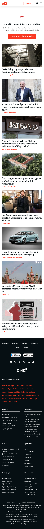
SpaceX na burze (7, 478)
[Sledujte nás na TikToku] (33, 362)
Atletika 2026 (28, 463)
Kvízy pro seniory (7, 423)
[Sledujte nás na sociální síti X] (15, 362)
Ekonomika (28, 473)
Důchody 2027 (28, 487)
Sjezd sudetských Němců (9, 454)
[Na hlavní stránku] (4, 3)
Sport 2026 (28, 444)
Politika (4, 444)
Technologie (6, 473)
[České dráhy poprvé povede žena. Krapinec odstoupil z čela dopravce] (22, 55)
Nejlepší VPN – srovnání (9, 489)
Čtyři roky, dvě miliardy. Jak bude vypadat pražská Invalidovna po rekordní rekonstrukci (22, 181)
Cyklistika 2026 (28, 466)
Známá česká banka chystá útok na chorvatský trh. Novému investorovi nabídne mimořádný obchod (19, 144)
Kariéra (25, 347)
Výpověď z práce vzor (8, 462)
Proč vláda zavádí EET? (8, 457)
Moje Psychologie (8, 386)
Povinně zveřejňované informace (27, 524)
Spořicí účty (28, 481)
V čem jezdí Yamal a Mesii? (9, 420)
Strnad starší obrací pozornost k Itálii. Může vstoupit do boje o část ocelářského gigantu (21, 107)
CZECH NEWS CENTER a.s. (29, 503)
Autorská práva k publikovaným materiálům (21, 512)
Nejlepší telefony (7, 481)
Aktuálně (5, 409)
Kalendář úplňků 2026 (8, 426)
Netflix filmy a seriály (8, 492)
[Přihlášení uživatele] (37, 3)
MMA (26, 449)
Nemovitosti (12, 392)
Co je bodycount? (7, 429)
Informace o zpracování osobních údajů (18, 517)
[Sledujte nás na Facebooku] (19, 362)
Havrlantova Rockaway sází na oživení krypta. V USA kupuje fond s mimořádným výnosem (22, 218)
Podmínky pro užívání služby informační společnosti (21, 514)
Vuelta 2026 (13, 402)
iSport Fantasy (13, 389)
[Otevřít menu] (41, 3)
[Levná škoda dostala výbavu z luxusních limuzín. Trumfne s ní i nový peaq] (22, 238)
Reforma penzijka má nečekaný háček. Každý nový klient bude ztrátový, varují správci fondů (20, 326)
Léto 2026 (28, 409)
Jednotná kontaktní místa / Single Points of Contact (21, 521)
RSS (17, 347)
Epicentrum (5, 414)
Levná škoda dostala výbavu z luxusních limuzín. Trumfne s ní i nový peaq (21, 253)
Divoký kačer (5, 465)
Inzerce (24, 343)
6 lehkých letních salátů (31, 437)
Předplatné (34, 343)
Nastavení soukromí (14, 519)
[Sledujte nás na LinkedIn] (10, 362)
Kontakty (5, 343)
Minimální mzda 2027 (30, 489)
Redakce (15, 343)
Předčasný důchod (30, 478)
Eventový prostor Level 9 (18, 398)
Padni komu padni (7, 459)
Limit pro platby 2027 (30, 484)
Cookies (34, 517)
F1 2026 (26, 460)
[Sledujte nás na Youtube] (28, 362)
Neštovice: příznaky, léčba (9, 417)
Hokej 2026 (27, 455)
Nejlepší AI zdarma (7, 484)
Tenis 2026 (27, 457)
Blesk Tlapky (19, 386)
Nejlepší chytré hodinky (9, 487)
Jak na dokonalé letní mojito (32, 434)
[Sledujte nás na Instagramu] (24, 362)
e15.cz (3, 12)
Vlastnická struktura (28, 519)
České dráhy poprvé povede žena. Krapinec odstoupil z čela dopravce (18, 70)
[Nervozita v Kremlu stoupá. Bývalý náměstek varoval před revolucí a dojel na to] (22, 272)
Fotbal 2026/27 (28, 452)
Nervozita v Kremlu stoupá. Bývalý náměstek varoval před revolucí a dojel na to (22, 289)
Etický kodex (11, 524)
